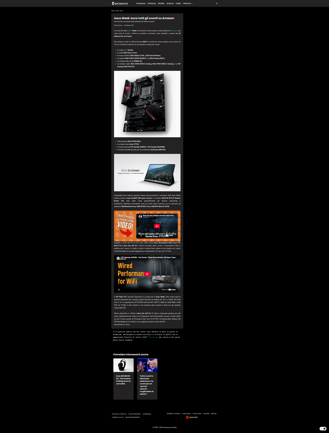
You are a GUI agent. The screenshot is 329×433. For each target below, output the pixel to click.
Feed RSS (206, 413)
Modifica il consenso (173, 413)
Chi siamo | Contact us (119, 414)
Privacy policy (197, 413)
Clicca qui (153, 337)
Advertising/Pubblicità (132, 417)
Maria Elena (118, 25)
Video (178, 3)
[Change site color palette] (323, 428)
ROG (125, 50)
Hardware (141, 3)
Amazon (174, 31)
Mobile (161, 3)
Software (152, 3)
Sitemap (214, 413)
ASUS (130, 31)
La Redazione (146, 414)
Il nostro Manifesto (134, 414)
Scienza (170, 3)
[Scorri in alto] (323, 425)
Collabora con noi (117, 417)
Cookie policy (186, 413)
